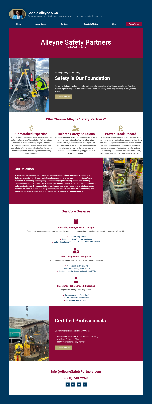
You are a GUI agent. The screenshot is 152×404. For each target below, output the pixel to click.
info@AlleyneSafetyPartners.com (76, 371)
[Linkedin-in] (73, 384)
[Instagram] (79, 384)
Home (18, 24)
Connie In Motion (91, 24)
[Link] (85, 384)
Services (64, 24)
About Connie (40, 24)
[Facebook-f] (68, 384)
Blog (114, 24)
